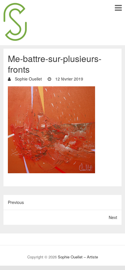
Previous (16, 202)
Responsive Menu (118, 8)
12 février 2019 (68, 79)
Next (113, 217)
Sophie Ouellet (28, 79)
